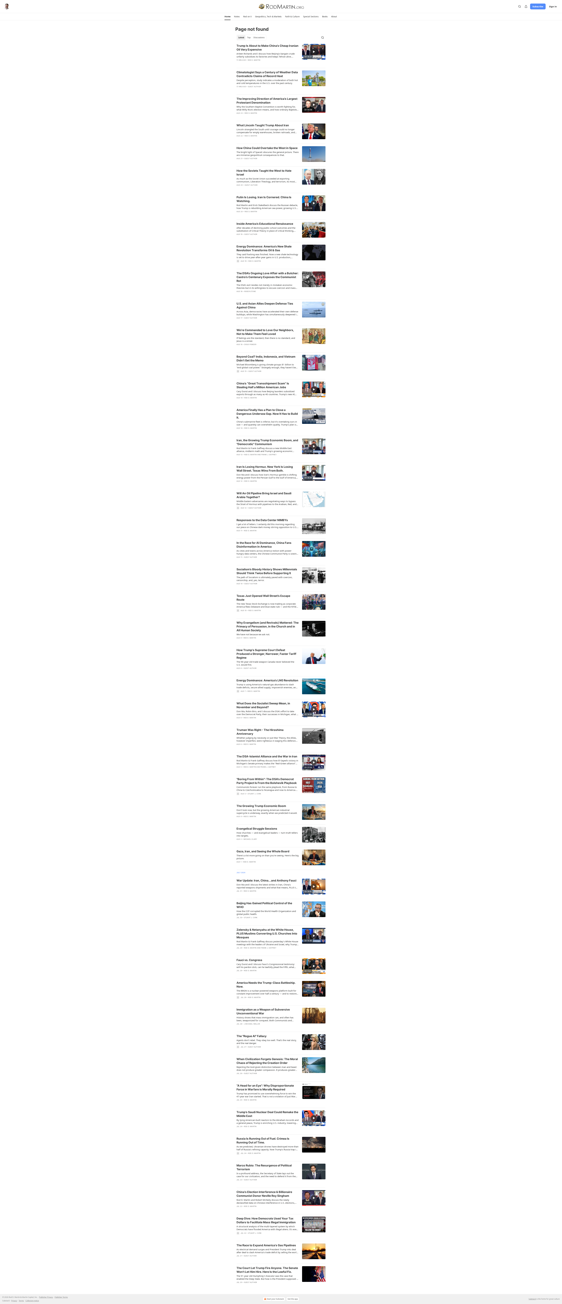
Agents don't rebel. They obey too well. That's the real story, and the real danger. (267, 1042)
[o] (314, 52)
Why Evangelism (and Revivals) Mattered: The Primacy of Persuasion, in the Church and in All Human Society (268, 626)
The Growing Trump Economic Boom (261, 806)
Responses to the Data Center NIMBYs (262, 520)
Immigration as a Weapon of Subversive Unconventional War (263, 1011)
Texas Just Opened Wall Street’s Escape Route (263, 597)
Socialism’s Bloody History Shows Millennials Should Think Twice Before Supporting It (267, 571)
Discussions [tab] (258, 37)
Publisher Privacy (46, 1297)
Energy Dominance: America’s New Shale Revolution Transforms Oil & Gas (264, 248)
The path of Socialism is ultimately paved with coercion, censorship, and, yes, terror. (264, 579)
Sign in (553, 6)
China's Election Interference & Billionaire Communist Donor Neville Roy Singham (264, 1193)
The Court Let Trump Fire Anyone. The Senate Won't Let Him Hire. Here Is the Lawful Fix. (267, 1270)
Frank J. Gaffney (269, 455)
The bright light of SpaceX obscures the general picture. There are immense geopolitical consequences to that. (268, 153)
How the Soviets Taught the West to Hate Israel (264, 172)
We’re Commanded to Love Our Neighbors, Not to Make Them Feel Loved (265, 332)
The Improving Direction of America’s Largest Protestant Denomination (267, 100)
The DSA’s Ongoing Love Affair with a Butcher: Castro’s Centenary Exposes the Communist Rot (268, 277)
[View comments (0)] (259, 432)
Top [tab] (249, 37)
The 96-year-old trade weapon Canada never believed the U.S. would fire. (265, 663)
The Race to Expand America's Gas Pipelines (266, 1245)
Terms (21, 1300)
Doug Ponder (250, 344)
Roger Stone (250, 291)
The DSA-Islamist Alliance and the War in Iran (267, 756)
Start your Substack (275, 1299)
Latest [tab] (241, 37)
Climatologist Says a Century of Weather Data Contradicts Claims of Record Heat (267, 74)
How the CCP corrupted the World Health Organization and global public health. (266, 912)
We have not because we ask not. (253, 634)
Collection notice (32, 1300)
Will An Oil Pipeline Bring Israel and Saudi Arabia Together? (264, 495)
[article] (281, 55)
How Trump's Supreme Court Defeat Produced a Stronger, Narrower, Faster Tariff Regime (266, 653)
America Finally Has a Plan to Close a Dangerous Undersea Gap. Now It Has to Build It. (267, 413)
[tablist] (251, 37)
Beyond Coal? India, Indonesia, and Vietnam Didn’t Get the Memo (266, 358)
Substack (532, 1299)
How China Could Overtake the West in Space (267, 148)
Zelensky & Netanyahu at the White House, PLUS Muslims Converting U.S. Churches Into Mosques (267, 933)
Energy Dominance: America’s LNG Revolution (267, 680)
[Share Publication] (526, 6)
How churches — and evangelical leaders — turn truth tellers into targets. (267, 834)
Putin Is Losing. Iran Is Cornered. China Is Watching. (264, 199)
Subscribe (537, 6)
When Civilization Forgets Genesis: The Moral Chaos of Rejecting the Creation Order (267, 1061)
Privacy (14, 1300)
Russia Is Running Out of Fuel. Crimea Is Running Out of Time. (263, 1140)
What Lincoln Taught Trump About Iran (263, 125)
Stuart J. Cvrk (254, 794)
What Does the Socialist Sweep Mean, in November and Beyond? (263, 705)
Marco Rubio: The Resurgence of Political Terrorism (264, 1167)
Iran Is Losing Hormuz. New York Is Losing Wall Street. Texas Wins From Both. (265, 468)
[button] (227, 16)
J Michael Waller (252, 1024)
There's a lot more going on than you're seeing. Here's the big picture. (268, 857)
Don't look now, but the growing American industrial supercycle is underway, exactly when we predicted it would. (267, 811)
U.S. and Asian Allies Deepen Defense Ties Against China (265, 305)
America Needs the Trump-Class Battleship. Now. (266, 984)
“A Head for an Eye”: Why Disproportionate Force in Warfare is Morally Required (265, 1087)
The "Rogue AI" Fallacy (252, 1036)
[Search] (519, 6)
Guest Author (254, 87)
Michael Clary (250, 839)
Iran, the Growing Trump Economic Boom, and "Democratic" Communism (267, 442)
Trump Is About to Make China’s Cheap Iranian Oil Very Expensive (267, 47)
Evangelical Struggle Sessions (257, 828)
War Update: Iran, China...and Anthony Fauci (266, 880)
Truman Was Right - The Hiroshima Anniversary (260, 731)
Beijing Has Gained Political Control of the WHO (264, 905)
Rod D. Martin (254, 60)
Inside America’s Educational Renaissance (265, 223)
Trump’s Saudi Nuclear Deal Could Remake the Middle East (267, 1114)
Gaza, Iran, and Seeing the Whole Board (263, 851)
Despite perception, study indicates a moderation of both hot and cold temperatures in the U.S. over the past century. (267, 82)
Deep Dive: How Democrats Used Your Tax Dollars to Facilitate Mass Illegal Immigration (266, 1220)
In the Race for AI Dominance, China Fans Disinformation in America (264, 544)
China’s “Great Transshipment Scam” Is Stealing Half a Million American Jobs (263, 385)
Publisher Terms (61, 1297)
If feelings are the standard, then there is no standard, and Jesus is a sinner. (266, 339)
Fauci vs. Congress (249, 960)
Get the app (293, 1299)
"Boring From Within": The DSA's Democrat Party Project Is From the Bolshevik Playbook (267, 781)
